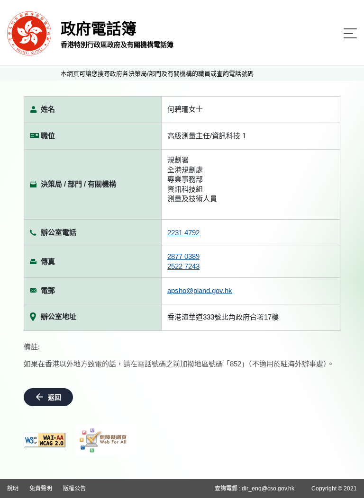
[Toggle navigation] (350, 33)
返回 (54, 397)
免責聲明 (40, 488)
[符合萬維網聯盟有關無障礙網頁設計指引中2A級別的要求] (44, 440)
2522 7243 (183, 266)
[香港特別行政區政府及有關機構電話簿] (29, 33)
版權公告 (74, 488)
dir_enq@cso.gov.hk (268, 488)
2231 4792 (183, 233)
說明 (12, 488)
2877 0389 (183, 256)
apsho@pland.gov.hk (199, 290)
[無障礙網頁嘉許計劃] (103, 440)
